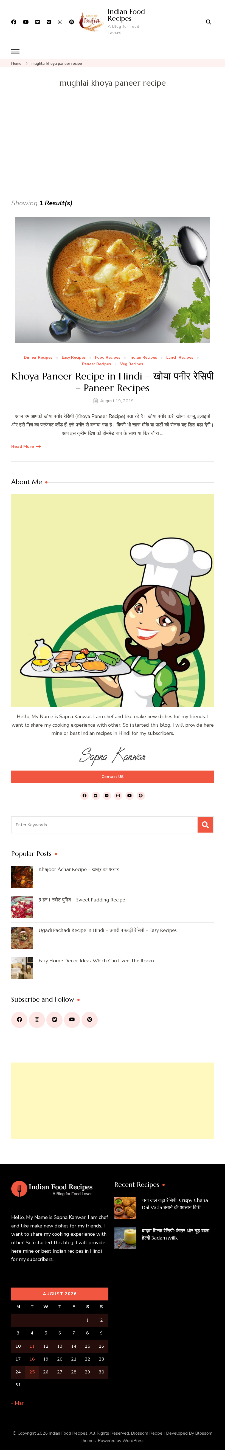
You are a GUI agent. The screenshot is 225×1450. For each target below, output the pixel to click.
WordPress (133, 1441)
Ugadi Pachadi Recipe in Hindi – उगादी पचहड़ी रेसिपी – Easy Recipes (108, 930)
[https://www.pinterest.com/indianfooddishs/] (89, 1020)
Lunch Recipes (179, 358)
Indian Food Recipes (126, 15)
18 (32, 1359)
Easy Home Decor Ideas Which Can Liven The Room (96, 960)
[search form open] (208, 22)
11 (32, 1346)
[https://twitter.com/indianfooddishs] (54, 1020)
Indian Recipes (143, 358)
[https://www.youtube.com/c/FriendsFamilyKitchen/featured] (72, 1020)
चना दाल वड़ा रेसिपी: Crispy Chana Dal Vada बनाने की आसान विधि (175, 1203)
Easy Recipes (74, 358)
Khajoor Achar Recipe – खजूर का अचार (79, 869)
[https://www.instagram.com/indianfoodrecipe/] (37, 1020)
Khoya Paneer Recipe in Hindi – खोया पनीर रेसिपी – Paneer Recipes (112, 382)
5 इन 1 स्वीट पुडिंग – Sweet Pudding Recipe (82, 900)
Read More (22, 446)
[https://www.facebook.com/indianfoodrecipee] (19, 1020)
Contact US (112, 776)
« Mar (17, 1403)
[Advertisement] (112, 156)
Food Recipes (107, 358)
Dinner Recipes (38, 358)
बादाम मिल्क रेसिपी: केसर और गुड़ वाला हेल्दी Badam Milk (175, 1234)
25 (32, 1372)
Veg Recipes (131, 364)
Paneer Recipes (96, 364)
